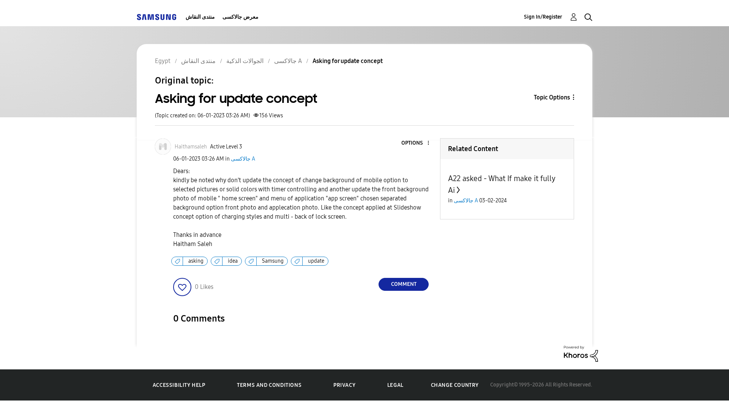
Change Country (455, 385)
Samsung (273, 261)
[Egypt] (156, 16)
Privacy (344, 385)
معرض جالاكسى (240, 17)
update (316, 261)
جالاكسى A (243, 159)
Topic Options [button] (552, 97)
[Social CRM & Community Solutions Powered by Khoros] (581, 353)
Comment (404, 284)
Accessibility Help (179, 385)
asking (196, 261)
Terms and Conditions (269, 385)
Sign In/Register (543, 17)
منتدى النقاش (200, 17)
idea (233, 261)
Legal (395, 385)
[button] (415, 143)
